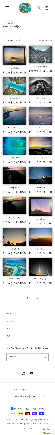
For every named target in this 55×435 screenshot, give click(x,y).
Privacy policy (29, 428)
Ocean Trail (14, 158)
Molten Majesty (40, 98)
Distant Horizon (41, 249)
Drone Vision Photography (25, 419)
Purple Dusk (40, 219)
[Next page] (37, 298)
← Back (9, 22)
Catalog (10, 321)
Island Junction (14, 279)
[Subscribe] (45, 357)
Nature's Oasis (14, 98)
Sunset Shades (14, 217)
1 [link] (18, 298)
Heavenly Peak (14, 68)
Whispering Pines (40, 66)
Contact (10, 328)
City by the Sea (14, 188)
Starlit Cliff (40, 188)
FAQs (8, 336)
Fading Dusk (14, 249)
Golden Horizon (14, 128)
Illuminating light (40, 279)
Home (9, 313)
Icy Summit (40, 128)
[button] (7, 8)
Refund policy (23, 423)
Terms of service (40, 423)
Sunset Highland (40, 158)
